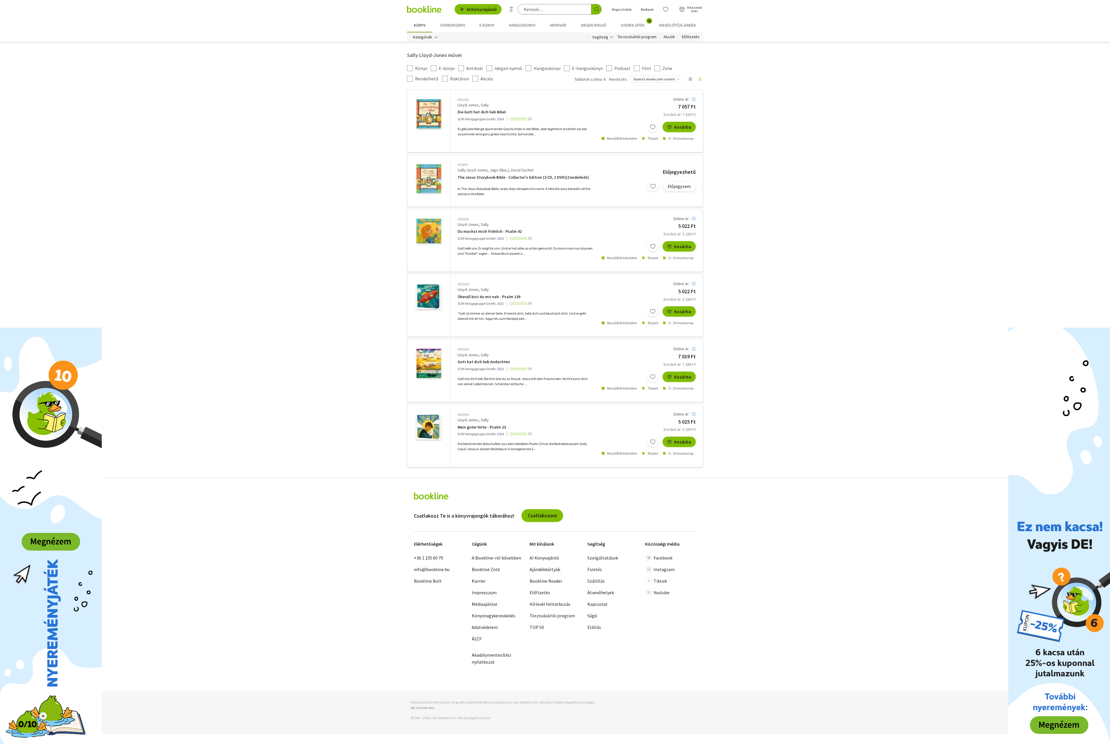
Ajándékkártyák (545, 569)
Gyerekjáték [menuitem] (636, 23)
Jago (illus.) (499, 170)
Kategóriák (422, 37)
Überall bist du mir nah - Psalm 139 (489, 296)
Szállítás (596, 581)
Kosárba (682, 127)
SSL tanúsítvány (422, 708)
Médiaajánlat (484, 604)
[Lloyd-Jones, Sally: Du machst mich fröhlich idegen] (429, 231)
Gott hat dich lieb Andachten (484, 361)
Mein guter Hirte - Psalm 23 (482, 427)
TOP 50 (537, 627)
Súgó (592, 616)
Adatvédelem (485, 627)
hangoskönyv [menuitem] (522, 25)
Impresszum (484, 592)
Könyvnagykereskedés (493, 616)
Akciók (669, 37)
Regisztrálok (622, 9)
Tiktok (660, 581)
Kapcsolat (597, 604)
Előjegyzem (679, 186)
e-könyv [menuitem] (487, 25)
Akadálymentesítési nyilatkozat (491, 658)
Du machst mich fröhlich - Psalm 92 (490, 231)
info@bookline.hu (431, 569)
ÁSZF (477, 639)
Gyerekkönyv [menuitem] (452, 25)
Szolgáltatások (602, 558)
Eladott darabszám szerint (654, 79)
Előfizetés (691, 37)
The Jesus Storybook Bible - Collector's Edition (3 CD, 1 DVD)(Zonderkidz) (523, 177)
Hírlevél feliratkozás (550, 604)
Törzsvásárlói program (636, 37)
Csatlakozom (542, 515)
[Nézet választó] (690, 79)
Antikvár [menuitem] (558, 25)
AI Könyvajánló (482, 9)
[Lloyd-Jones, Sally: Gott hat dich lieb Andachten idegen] (429, 363)
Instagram (664, 569)
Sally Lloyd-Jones (473, 170)
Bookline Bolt (428, 581)
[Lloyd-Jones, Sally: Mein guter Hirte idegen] (429, 427)
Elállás (594, 627)
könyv (463, 165)
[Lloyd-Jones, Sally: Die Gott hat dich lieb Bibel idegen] (429, 114)
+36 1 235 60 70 (428, 558)
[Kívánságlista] (666, 9)
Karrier (479, 581)
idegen (463, 99)
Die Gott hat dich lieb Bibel (482, 112)
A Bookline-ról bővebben (496, 558)
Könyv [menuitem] (420, 25)
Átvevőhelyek (600, 592)
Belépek (647, 9)
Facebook (663, 558)
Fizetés (594, 569)
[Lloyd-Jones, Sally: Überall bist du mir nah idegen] (429, 296)
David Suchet (522, 170)
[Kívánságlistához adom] (653, 127)
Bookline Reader (546, 581)
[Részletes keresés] (511, 9)
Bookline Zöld (486, 569)
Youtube (661, 592)
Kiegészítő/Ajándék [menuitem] (677, 25)
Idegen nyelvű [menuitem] (593, 25)
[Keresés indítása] (596, 9)
